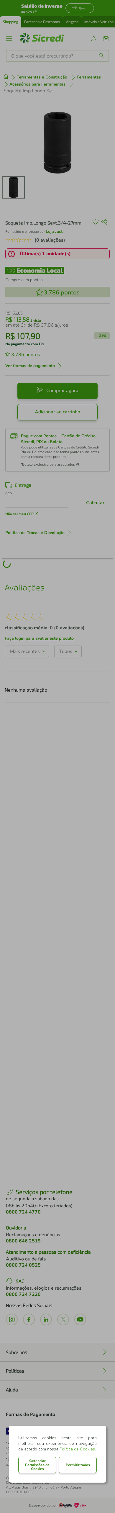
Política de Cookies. (78, 1449)
